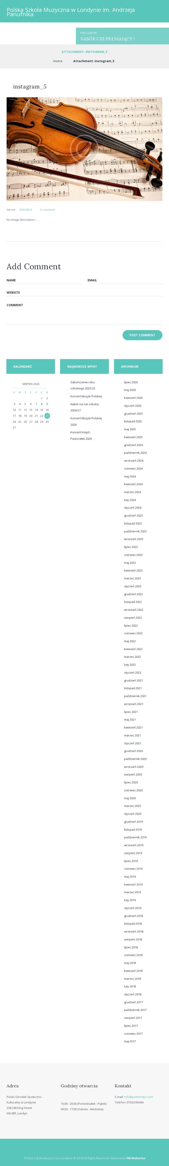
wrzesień (133, 461)
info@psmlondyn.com (138, 1097)
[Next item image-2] (123, 149)
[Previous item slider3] (45, 149)
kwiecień (133, 398)
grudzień (133, 414)
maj (130, 390)
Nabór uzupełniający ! (107, 39)
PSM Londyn (88, 32)
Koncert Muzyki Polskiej (86, 396)
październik (135, 453)
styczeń (132, 406)
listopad (133, 421)
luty (130, 500)
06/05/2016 (26, 209)
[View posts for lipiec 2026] (14, 384)
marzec (132, 492)
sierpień (133, 618)
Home (57, 61)
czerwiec (133, 468)
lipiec (131, 382)
